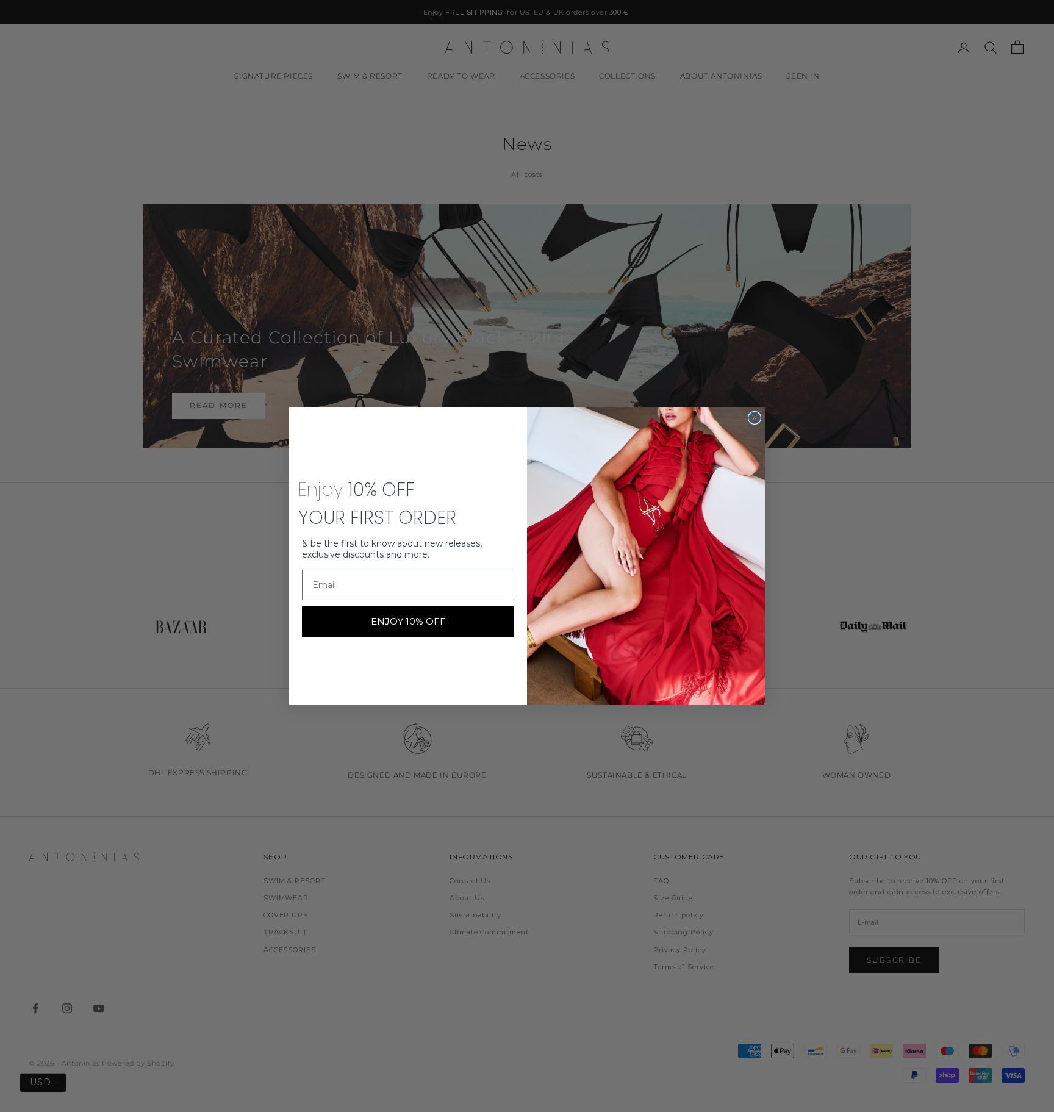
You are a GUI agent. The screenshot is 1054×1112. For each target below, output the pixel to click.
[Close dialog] (754, 417)
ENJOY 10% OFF (408, 621)
